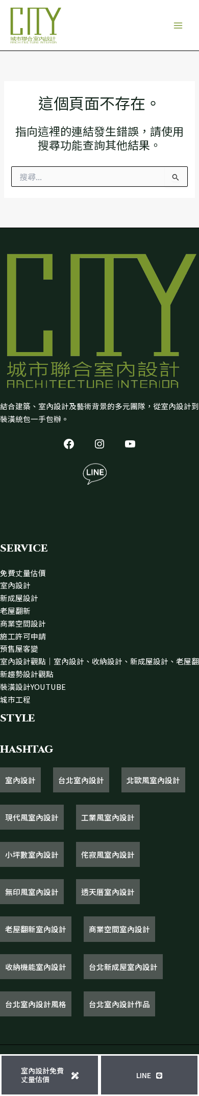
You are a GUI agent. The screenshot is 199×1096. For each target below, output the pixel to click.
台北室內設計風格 (35, 1004)
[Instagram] (99, 444)
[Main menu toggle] (178, 25)
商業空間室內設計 (119, 929)
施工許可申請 (23, 636)
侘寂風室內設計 (108, 854)
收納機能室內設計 (35, 966)
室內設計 (15, 585)
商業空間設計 (23, 623)
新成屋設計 (19, 597)
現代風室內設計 (32, 817)
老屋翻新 (15, 610)
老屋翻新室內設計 (35, 929)
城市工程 (15, 699)
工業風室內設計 (108, 817)
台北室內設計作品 (119, 1004)
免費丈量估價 (23, 572)
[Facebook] (69, 444)
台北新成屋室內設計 (123, 966)
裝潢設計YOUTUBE (33, 686)
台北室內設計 (81, 780)
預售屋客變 (19, 648)
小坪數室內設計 (32, 854)
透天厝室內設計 (108, 891)
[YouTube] (130, 444)
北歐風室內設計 (153, 780)
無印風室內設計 (32, 891)
